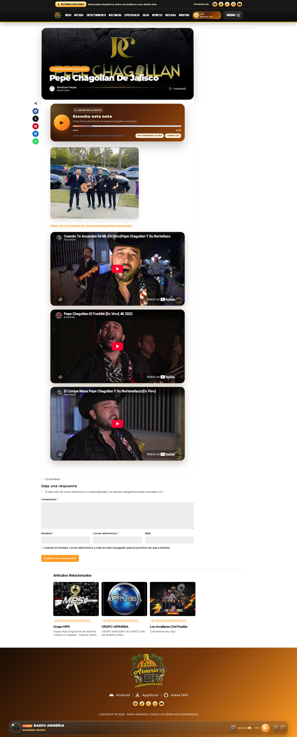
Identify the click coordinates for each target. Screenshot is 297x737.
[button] (206, 15)
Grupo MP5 (61, 627)
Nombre (47, 533)
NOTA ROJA (170, 15)
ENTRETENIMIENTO (96, 15)
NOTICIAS (78, 15)
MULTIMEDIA (115, 15)
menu (231, 15)
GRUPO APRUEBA (115, 627)
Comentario (49, 499)
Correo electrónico (106, 533)
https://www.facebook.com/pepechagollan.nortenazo (91, 225)
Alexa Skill (179, 695)
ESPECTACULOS (131, 15)
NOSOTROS (184, 15)
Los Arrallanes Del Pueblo (169, 627)
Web (148, 533)
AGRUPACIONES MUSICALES (69, 69)
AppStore (150, 695)
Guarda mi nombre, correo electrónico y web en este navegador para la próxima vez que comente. (107, 547)
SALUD (146, 15)
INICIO (68, 15)
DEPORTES (157, 15)
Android (123, 695)
